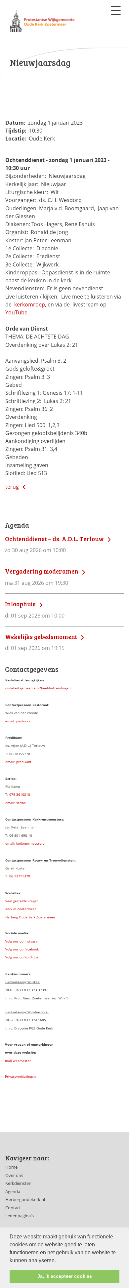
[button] (58, 1261)
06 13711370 (19, 876)
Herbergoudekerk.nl (25, 1199)
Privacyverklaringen (20, 1076)
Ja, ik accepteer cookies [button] (64, 1276)
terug (12, 486)
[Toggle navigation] (116, 10)
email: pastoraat (18, 721)
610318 (24, 794)
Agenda (12, 1191)
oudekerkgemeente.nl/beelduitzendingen (37, 688)
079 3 (13, 794)
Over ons (14, 1175)
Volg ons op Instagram (22, 941)
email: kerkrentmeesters (24, 843)
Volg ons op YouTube (21, 957)
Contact (13, 1208)
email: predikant (18, 761)
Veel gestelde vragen (21, 901)
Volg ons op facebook (22, 949)
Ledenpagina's (19, 1216)
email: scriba (15, 802)
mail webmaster (18, 1060)
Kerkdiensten (18, 1183)
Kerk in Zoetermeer (20, 908)
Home (11, 1167)
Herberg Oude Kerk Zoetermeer (30, 917)
